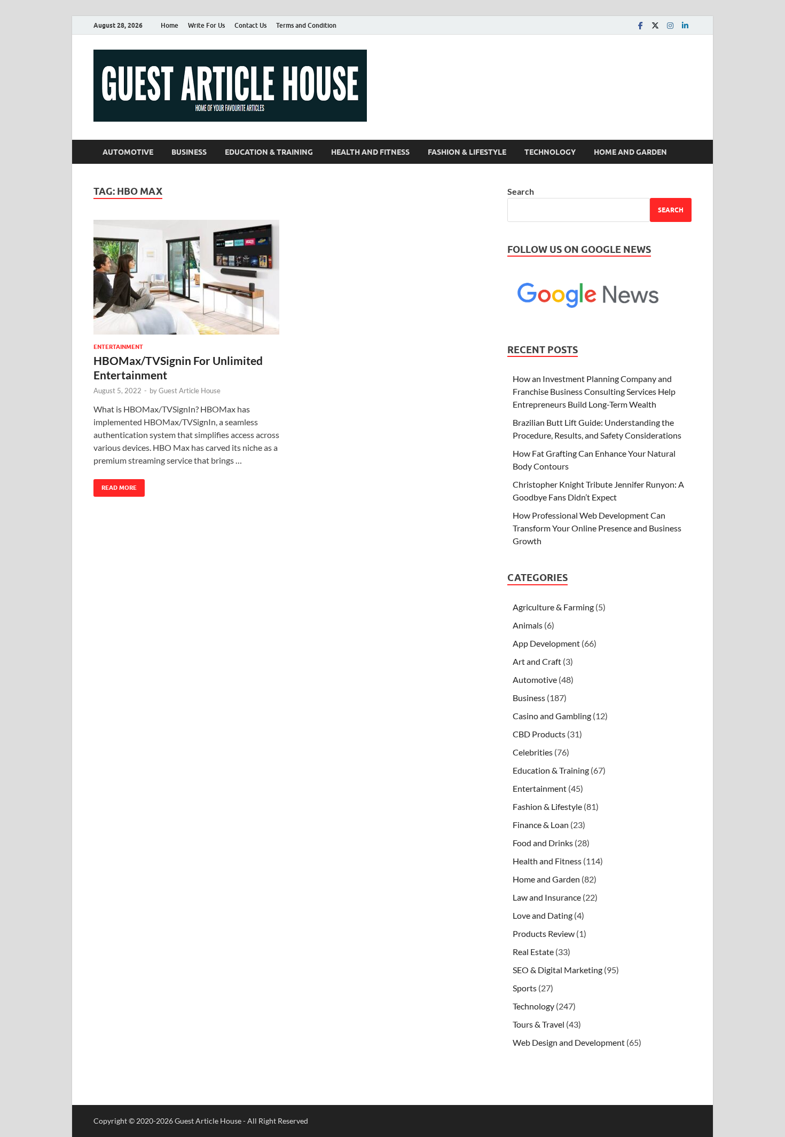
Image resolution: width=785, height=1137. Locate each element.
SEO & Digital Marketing (557, 970)
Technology (550, 152)
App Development (546, 643)
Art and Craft (537, 661)
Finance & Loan (541, 825)
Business (189, 152)
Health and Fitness (370, 152)
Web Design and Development (569, 1042)
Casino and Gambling (552, 716)
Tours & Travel (538, 1024)
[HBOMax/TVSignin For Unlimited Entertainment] (186, 277)
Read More (115, 485)
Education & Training (269, 152)
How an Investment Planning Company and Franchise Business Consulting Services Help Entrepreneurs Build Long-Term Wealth (594, 391)
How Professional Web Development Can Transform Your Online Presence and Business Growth (597, 528)
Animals (528, 625)
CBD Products (539, 734)
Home (169, 25)
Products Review (544, 933)
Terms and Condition (306, 25)
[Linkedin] (685, 25)
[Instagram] (670, 25)
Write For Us (206, 25)
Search (520, 191)
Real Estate (533, 952)
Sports (525, 988)
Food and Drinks (543, 843)
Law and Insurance (547, 897)
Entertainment (118, 347)
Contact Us (250, 25)
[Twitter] (655, 25)
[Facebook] (640, 25)
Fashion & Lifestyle (467, 152)
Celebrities (533, 752)
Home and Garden (630, 152)
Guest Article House (190, 390)
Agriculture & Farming (553, 607)
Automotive (128, 152)
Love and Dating (542, 915)
